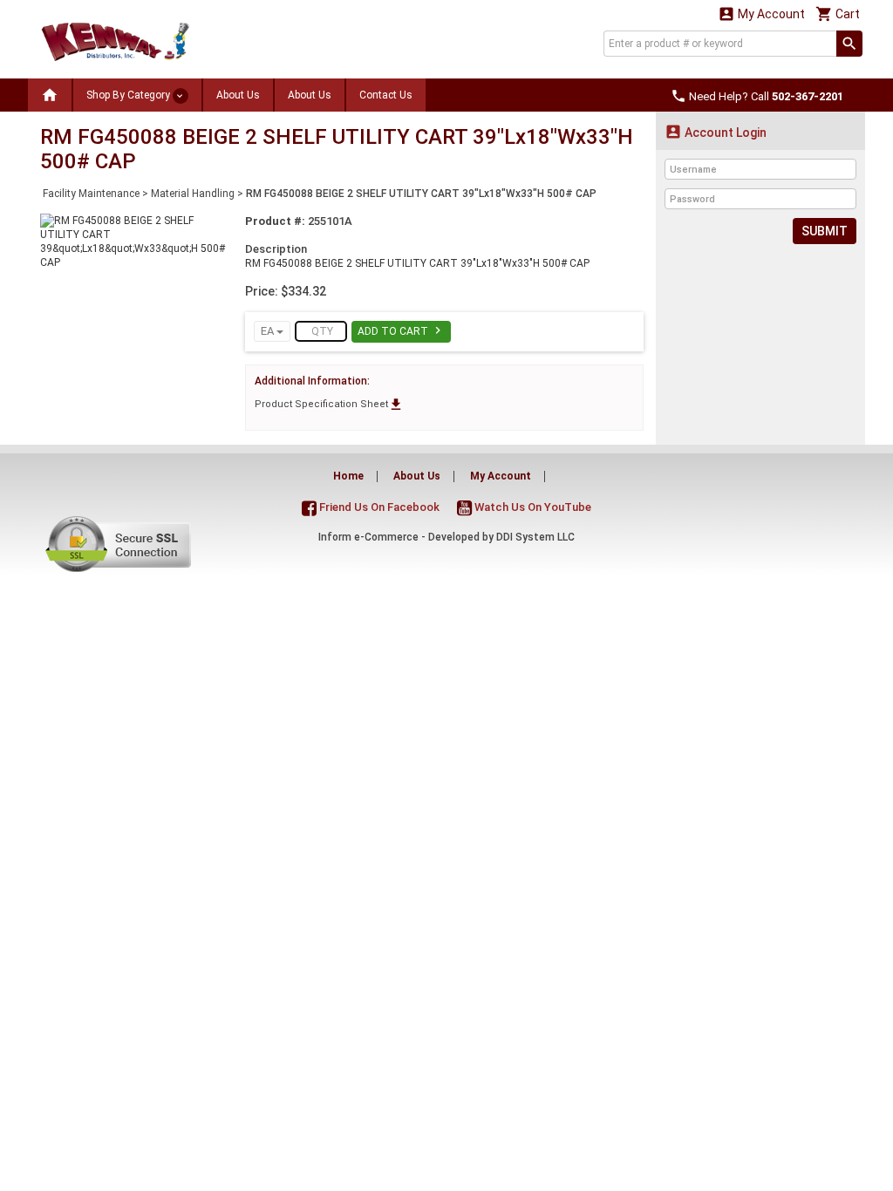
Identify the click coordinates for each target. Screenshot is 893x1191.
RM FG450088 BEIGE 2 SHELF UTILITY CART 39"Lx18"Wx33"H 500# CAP (421, 193)
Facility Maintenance (91, 193)
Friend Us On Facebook (378, 507)
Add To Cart (401, 330)
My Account (761, 13)
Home (348, 476)
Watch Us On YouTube (531, 507)
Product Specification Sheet (329, 404)
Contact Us (385, 95)
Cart (837, 13)
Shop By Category (129, 95)
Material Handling (193, 193)
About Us (238, 95)
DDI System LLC (535, 537)
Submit (824, 231)
